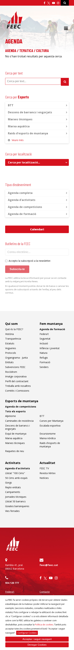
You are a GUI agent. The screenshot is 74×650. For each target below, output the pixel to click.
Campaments (12, 492)
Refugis (44, 357)
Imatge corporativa (16, 376)
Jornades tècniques (15, 496)
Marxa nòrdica (48, 438)
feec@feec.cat (49, 565)
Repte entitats (13, 487)
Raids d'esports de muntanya (28, 133)
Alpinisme (10, 416)
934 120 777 (12, 582)
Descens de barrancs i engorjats (30, 112)
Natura (43, 352)
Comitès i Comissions (17, 390)
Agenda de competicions (25, 207)
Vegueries (10, 348)
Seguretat (45, 338)
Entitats (9, 362)
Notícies (44, 478)
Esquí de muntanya (15, 433)
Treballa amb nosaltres (18, 385)
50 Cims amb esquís (16, 478)
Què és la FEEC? (14, 329)
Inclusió (44, 343)
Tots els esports (15, 411)
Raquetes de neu (14, 451)
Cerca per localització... (24, 162)
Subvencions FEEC (15, 367)
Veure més (18, 140)
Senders (44, 367)
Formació (45, 362)
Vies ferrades (12, 511)
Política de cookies (44, 624)
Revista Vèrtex (47, 473)
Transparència (13, 338)
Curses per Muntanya (51, 420)
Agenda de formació (22, 214)
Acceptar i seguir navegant (37, 639)
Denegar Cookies (37, 644)
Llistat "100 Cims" (15, 473)
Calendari (37, 229)
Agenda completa (20, 193)
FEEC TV (44, 468)
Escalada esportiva (50, 425)
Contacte (45, 591)
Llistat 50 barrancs (15, 501)
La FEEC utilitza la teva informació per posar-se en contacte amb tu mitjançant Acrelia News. (35, 279)
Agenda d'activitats (21, 200)
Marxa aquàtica (19, 126)
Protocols (10, 352)
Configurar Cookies (27, 632)
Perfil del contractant (16, 381)
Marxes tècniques (20, 119)
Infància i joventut (50, 348)
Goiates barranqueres (17, 506)
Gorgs (8, 482)
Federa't (44, 334)
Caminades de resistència (19, 420)
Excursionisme (48, 433)
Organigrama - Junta (16, 357)
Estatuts (9, 343)
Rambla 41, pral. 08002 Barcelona (14, 566)
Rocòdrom (11, 371)
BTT (10, 105)
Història (9, 334)
